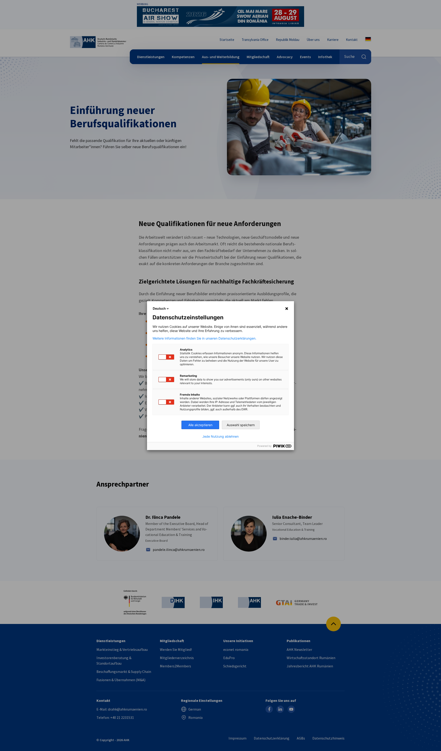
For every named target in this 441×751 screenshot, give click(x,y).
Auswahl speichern (241, 425)
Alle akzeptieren (200, 425)
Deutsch (159, 308)
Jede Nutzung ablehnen (220, 436)
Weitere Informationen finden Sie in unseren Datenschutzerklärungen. (204, 338)
